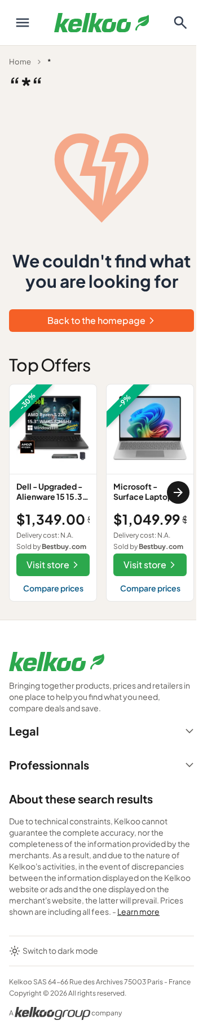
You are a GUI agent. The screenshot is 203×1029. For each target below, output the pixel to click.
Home (20, 61)
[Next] (178, 492)
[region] (101, 492)
